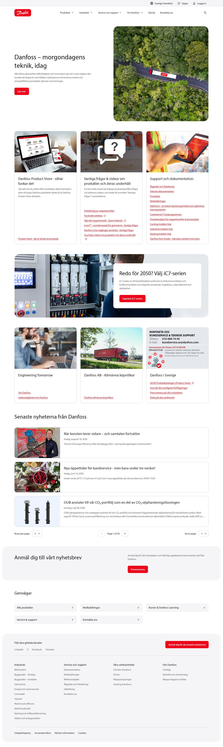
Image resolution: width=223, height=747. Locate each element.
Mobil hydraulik (22, 708)
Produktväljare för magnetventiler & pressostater (174, 219)
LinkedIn (18, 649)
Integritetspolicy (22, 732)
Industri (18, 698)
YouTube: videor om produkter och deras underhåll (109, 235)
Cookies (82, 732)
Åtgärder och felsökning (162, 186)
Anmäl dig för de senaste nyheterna (187, 644)
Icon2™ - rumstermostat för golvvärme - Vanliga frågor (111, 225)
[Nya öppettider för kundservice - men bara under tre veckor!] (37, 477)
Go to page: (190, 533)
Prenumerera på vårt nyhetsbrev (166, 392)
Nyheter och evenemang (175, 674)
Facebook (37, 649)
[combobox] (37, 534)
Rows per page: (22, 533)
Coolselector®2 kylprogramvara (166, 214)
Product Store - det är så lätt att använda (38, 238)
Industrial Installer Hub (161, 228)
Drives (116, 674)
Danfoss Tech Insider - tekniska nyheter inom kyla (174, 238)
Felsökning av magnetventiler (99, 210)
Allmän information (64, 732)
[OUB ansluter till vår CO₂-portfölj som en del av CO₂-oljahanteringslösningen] (37, 511)
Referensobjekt (71, 679)
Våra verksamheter (124, 664)
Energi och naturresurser (26, 689)
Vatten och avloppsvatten (27, 718)
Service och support (75, 664)
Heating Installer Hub (160, 233)
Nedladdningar (158, 201)
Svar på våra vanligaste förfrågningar (168, 387)
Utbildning (69, 689)
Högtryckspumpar (122, 679)
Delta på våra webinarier (162, 397)
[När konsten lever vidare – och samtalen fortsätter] (37, 443)
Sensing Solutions (122, 684)
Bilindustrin (20, 669)
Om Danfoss (24, 392)
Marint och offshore (24, 703)
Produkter (155, 196)
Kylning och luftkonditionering (30, 713)
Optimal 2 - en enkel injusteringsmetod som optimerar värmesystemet (177, 207)
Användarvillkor (43, 732)
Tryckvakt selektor (93, 215)
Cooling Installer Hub (160, 224)
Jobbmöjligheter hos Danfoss (33, 397)
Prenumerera (138, 569)
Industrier (19, 664)
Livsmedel (19, 693)
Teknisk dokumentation (162, 191)
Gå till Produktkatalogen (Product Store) (170, 382)
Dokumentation (72, 669)
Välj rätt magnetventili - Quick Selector (103, 220)
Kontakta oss (70, 693)
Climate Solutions (122, 669)
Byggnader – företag (24, 674)
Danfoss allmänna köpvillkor (98, 397)
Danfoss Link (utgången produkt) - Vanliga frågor (109, 230)
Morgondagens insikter (174, 679)
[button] (182, 3)
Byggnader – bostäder (25, 679)
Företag (167, 669)
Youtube (50, 649)
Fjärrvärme (19, 684)
